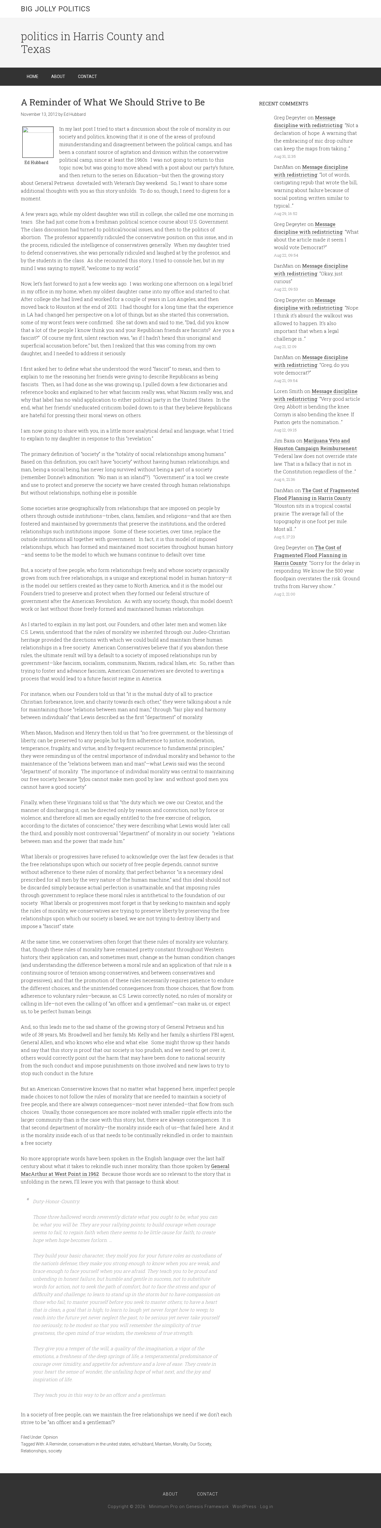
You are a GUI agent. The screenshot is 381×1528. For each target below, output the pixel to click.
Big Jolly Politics (55, 9)
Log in (266, 1506)
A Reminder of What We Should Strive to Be (113, 102)
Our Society (200, 1444)
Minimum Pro (163, 1506)
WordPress (244, 1506)
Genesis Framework (207, 1506)
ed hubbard (142, 1444)
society (55, 1451)
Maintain (163, 1444)
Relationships (33, 1451)
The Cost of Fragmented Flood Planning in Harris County (310, 555)
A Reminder (56, 1444)
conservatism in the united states (99, 1444)
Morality (180, 1444)
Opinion (50, 1437)
